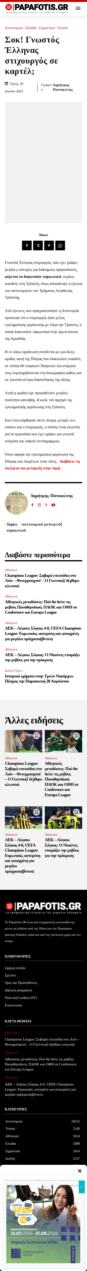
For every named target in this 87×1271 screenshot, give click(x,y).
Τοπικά (62, 28)
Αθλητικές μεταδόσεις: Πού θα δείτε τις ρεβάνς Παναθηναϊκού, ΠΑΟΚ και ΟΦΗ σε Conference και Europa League (41, 607)
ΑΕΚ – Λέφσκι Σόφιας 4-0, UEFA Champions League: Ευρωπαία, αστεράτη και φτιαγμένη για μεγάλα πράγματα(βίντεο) (43, 633)
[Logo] (37, 9)
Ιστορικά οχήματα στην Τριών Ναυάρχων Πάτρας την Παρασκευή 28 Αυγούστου (39, 679)
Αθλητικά (11, 570)
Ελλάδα (30, 28)
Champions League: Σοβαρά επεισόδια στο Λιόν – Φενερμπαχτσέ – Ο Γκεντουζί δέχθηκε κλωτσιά (42, 580)
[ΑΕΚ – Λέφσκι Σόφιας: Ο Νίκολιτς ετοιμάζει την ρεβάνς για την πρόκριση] (63, 817)
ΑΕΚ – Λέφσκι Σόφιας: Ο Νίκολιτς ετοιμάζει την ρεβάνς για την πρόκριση (42, 657)
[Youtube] (53, 504)
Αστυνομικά (14, 28)
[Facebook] (27, 245)
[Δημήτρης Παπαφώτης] (16, 503)
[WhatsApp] (60, 245)
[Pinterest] (49, 245)
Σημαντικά (47, 28)
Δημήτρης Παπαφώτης (63, 87)
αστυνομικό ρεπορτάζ (42, 524)
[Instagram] (39, 504)
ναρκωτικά (16, 530)
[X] (38, 245)
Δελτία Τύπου (13, 670)
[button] (79, 1170)
